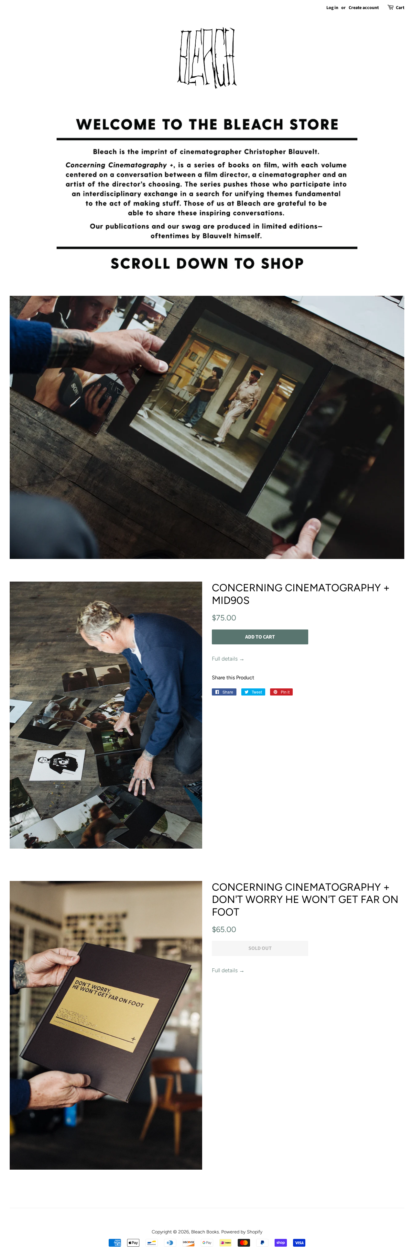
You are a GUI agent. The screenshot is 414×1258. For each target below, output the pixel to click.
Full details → (228, 658)
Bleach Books (205, 1232)
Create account (364, 8)
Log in (332, 8)
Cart (400, 8)
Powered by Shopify (241, 1232)
